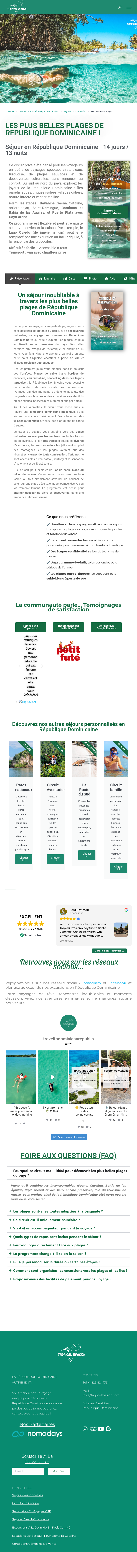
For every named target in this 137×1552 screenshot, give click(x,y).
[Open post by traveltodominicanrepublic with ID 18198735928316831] (53, 1077)
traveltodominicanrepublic (20, 1053)
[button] (19, 666)
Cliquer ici (23, 859)
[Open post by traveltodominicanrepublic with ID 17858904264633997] (116, 1077)
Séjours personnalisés (74, 111)
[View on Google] (99, 643)
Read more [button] (104, 675)
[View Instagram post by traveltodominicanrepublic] (33, 1100)
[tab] (20, 278)
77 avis (38, 929)
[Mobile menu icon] (129, 7)
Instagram (91, 983)
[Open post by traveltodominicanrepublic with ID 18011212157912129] (84, 1077)
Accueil (10, 111)
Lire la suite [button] (66, 940)
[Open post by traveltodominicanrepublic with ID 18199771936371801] (21, 1077)
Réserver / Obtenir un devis (109, 212)
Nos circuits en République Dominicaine (39, 111)
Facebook (117, 983)
